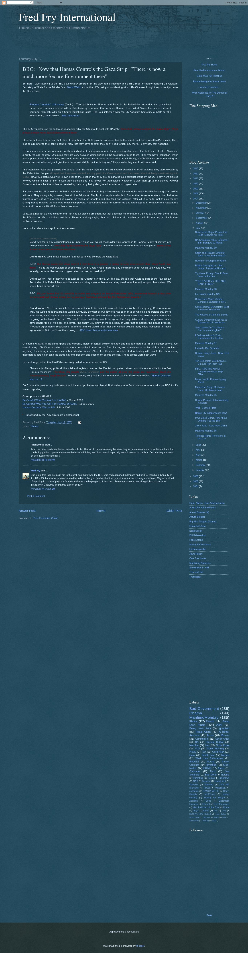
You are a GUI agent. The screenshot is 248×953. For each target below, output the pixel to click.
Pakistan (209, 784)
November (201, 208)
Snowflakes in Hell (199, 567)
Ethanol (206, 804)
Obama (195, 713)
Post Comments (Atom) (45, 518)
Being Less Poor (200, 728)
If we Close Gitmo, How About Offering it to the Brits (211, 419)
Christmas (194, 771)
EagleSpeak (195, 530)
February (201, 465)
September (202, 217)
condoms (193, 791)
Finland (210, 721)
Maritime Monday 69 (206, 247)
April (198, 455)
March (199, 460)
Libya (195, 811)
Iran (207, 745)
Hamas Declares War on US (39, 407)
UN (196, 742)
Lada (224, 811)
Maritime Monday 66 (206, 395)
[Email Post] (79, 422)
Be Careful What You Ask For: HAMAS (44, 400)
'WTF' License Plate (205, 408)
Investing (211, 765)
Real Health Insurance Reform (209, 70)
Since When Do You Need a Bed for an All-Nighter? (209, 329)
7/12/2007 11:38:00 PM (43, 460)
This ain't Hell (196, 572)
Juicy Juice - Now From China (211, 425)
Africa (221, 768)
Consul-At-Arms (197, 526)
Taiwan (207, 788)
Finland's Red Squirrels (207, 348)
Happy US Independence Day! (211, 413)
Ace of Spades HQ (199, 512)
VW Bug (205, 821)
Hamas (34, 426)
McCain (225, 755)
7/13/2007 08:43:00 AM (43, 489)
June (199, 445)
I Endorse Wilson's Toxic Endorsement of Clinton (209, 336)
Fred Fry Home (209, 64)
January (200, 470)
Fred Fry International (67, 16)
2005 (196, 481)
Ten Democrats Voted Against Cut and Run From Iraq (210, 362)
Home (101, 511)
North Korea (222, 745)
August (200, 223)
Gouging (206, 781)
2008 (196, 193)
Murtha (210, 761)
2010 (196, 183)
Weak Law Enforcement (209, 758)
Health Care (208, 755)
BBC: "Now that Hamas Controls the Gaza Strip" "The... (209, 371)
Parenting (198, 778)
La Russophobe (197, 549)
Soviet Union (222, 738)
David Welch (74, 87)
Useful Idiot (220, 781)
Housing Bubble (214, 742)
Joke (224, 817)
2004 (196, 486)
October (200, 213)
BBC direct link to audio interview (99, 330)
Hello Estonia (196, 540)
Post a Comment (36, 496)
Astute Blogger (197, 516)
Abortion (193, 801)
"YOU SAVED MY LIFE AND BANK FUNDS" (210, 282)
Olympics (193, 784)
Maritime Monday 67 (206, 343)
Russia (225, 735)
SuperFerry (194, 821)
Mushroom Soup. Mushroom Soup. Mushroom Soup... (210, 388)
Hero (216, 811)
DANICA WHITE (211, 791)
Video (206, 811)
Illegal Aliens (203, 731)
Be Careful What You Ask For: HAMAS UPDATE (50, 404)
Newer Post (27, 511)
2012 (196, 173)
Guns (192, 755)
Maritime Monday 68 (206, 289)
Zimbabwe (224, 778)
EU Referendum (197, 535)
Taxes (210, 735)
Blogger (140, 945)
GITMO (207, 768)
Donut (226, 807)
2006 (196, 476)
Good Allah (218, 751)
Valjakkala (220, 788)
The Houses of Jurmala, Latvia (211, 314)
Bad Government (204, 708)
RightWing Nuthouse (200, 563)
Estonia (225, 774)
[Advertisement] (85, 43)
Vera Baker (221, 814)
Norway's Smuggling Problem (210, 260)
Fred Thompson (221, 804)
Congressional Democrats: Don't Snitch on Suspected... (212, 308)
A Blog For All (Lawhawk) (202, 507)
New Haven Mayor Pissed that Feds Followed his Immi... (211, 233)
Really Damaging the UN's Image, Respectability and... (211, 267)
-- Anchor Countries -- (209, 87)
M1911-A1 (210, 794)
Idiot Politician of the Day (206, 807)
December (201, 202)
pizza (214, 821)
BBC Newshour (71, 115)
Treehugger (195, 576)
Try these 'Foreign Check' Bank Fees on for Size (211, 274)
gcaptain (224, 728)
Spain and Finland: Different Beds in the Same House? (210, 254)
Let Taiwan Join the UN (207, 294)
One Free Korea (197, 558)
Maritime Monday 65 (206, 430)
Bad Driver (211, 774)
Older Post (174, 511)
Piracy (192, 751)
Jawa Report (195, 553)
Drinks (216, 817)
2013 (196, 168)
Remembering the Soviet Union (209, 81)
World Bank (194, 817)
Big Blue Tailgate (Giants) (202, 521)
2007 (196, 198)
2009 (196, 188)
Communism (202, 738)
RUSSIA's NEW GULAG (200, 814)
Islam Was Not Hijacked (209, 76)
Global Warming (215, 748)
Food (212, 771)
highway (206, 817)
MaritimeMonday (203, 717)
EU (204, 751)
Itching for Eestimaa (200, 544)
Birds (208, 801)
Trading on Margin (214, 798)
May (198, 450)
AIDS (195, 781)
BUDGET (194, 761)
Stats (209, 915)
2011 (196, 178)
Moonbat (193, 745)
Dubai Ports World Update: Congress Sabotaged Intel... (211, 300)
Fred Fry (35, 470)
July (198, 228)
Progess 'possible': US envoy (47, 104)
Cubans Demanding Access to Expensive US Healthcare (211, 321)
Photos (193, 721)
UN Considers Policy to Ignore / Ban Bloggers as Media (211, 241)
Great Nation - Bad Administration (207, 503)
